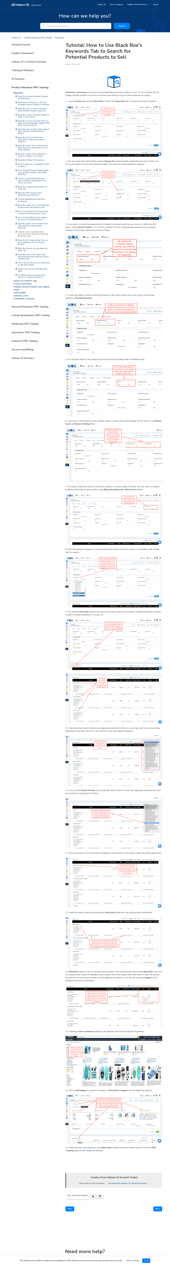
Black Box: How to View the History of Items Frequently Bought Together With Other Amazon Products (34, 123)
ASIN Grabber (20, 292)
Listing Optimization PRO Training (31, 315)
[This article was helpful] (93, 1196)
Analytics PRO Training (24, 341)
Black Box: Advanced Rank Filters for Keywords (32, 188)
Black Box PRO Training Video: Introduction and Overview (30, 194)
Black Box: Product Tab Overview (31, 160)
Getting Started (21, 44)
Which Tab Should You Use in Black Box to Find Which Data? (34, 264)
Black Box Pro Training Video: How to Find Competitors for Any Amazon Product (33, 242)
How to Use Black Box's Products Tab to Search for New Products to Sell (33, 212)
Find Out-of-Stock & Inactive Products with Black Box (33, 97)
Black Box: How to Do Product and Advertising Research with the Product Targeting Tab (33, 256)
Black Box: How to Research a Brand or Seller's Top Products (33, 116)
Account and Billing (22, 349)
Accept (146, 1261)
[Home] (20, 4)
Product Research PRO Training (38, 37)
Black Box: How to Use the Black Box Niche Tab (33, 249)
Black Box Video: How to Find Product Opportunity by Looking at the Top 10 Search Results (33, 147)
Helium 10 (102, 4)
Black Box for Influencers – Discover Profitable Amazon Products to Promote (33, 103)
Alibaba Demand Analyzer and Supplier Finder (32, 288)
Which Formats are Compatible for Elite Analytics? (33, 165)
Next (157, 1209)
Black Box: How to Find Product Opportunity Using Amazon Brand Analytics (31, 139)
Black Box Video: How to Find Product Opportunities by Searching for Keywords (33, 226)
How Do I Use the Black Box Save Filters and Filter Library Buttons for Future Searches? (32, 180)
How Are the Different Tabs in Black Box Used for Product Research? (32, 218)
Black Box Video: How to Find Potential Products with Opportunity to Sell (33, 206)
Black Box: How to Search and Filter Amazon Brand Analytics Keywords (32, 109)
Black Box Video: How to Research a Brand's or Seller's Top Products (32, 155)
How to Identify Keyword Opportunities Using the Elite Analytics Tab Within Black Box (33, 172)
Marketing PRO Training (25, 324)
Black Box (59, 37)
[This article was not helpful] (100, 1196)
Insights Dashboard (23, 53)
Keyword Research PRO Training (30, 306)
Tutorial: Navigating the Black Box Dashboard (31, 200)
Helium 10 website (94, 1150)
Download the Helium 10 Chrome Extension (127, 1183)
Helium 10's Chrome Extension (29, 61)
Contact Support (116, 4)
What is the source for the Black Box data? (32, 270)
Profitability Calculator (24, 298)
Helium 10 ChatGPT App (25, 280)
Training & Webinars (23, 70)
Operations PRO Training (26, 332)
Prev (70, 1209)
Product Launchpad (22, 283)
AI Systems (18, 79)
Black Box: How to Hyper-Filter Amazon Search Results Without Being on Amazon (33, 131)
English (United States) (137, 4)
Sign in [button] (155, 4)
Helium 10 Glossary (23, 358)
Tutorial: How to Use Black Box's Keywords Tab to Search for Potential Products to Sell (33, 234)
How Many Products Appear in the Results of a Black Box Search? (31, 276)
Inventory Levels (21, 295)
